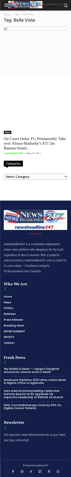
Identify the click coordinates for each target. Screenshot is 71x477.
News (7, 132)
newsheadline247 (13, 153)
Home (7, 14)
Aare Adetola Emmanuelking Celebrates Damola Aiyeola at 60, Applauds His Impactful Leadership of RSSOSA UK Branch (33, 394)
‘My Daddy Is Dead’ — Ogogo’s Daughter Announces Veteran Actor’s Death (31, 370)
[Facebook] (13, 471)
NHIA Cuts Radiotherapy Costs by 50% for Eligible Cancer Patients (33, 406)
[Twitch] (40, 471)
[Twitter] (49, 471)
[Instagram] (22, 471)
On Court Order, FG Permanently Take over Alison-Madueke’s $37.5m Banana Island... (35, 143)
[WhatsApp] (58, 471)
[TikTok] (31, 471)
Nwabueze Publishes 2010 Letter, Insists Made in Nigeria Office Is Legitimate (35, 381)
